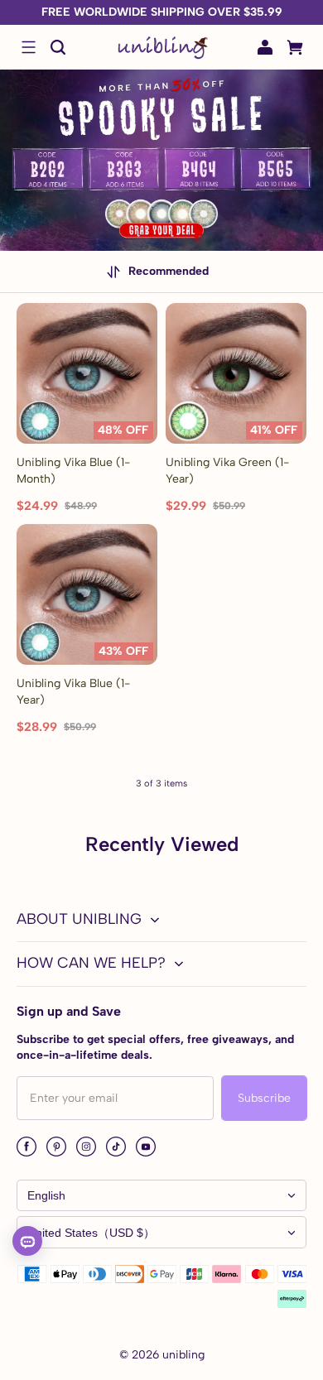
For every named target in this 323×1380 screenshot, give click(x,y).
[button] (28, 47)
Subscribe (264, 1098)
